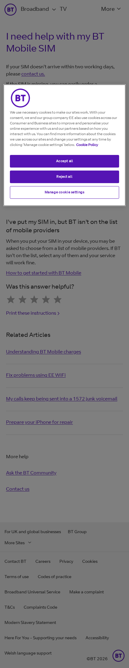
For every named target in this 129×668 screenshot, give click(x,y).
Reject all (64, 176)
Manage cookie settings (65, 192)
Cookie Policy (87, 144)
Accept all (64, 161)
